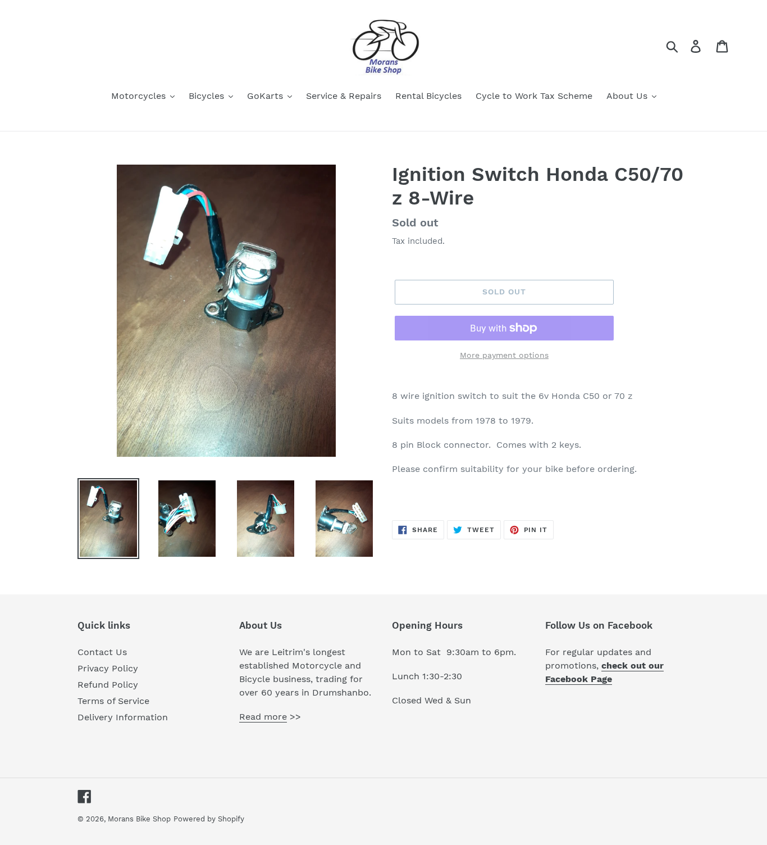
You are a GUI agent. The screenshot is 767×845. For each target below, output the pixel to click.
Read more (263, 716)
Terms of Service (113, 701)
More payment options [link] (504, 355)
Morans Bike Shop (139, 819)
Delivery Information (122, 717)
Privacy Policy (107, 668)
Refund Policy (107, 684)
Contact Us (102, 652)
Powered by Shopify (209, 819)
